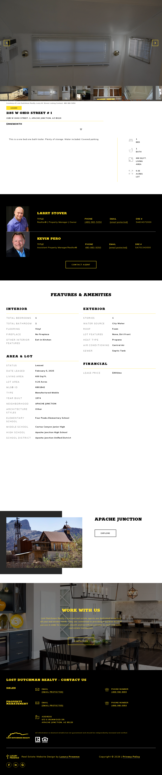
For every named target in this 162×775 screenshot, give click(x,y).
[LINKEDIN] (15, 764)
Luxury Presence (69, 756)
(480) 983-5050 (93, 222)
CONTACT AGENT (81, 265)
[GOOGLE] (22, 764)
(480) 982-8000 (119, 692)
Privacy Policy (131, 756)
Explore (105, 533)
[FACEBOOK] (8, 764)
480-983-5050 (93, 247)
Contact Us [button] (81, 641)
